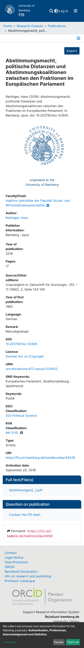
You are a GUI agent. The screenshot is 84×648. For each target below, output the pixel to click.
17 (7, 266)
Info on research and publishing (28, 576)
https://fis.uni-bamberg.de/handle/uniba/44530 (40, 458)
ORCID (9, 567)
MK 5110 (12, 433)
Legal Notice (14, 557)
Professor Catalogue (20, 581)
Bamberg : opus (17, 235)
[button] (56, 11)
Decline (58, 642)
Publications (57, 26)
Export (72, 51)
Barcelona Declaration (21, 571)
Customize (9, 642)
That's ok (73, 642)
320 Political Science (21, 415)
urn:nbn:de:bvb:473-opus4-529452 (32, 369)
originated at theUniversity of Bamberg (42, 182)
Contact (11, 553)
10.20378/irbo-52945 (22, 344)
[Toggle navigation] (75, 11)
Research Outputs (30, 26)
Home (7, 26)
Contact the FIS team (24, 515)
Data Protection (16, 562)
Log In (64, 11)
